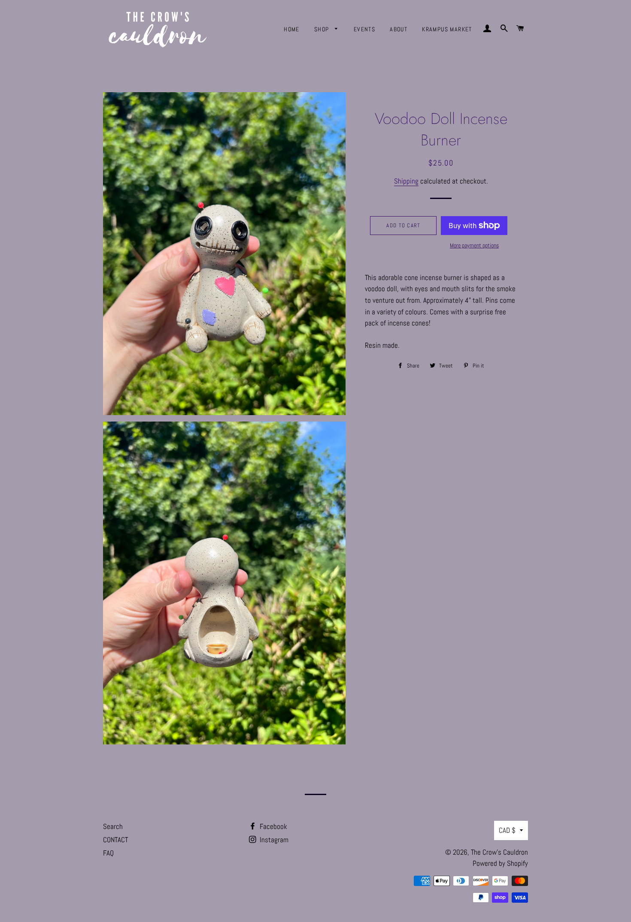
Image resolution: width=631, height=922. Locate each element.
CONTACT (115, 839)
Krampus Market (447, 29)
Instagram (273, 839)
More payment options (474, 245)
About (398, 29)
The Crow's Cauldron (499, 852)
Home (292, 29)
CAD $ (507, 830)
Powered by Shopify (500, 863)
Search (113, 826)
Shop (322, 29)
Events (364, 29)
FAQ (108, 853)
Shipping (406, 181)
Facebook (272, 826)
